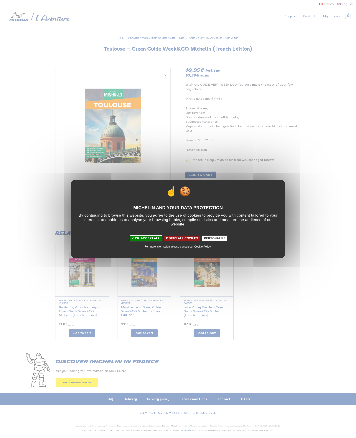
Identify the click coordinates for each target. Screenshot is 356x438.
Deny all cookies (183, 238)
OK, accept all (147, 238)
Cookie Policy (202, 246)
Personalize (214, 238)
